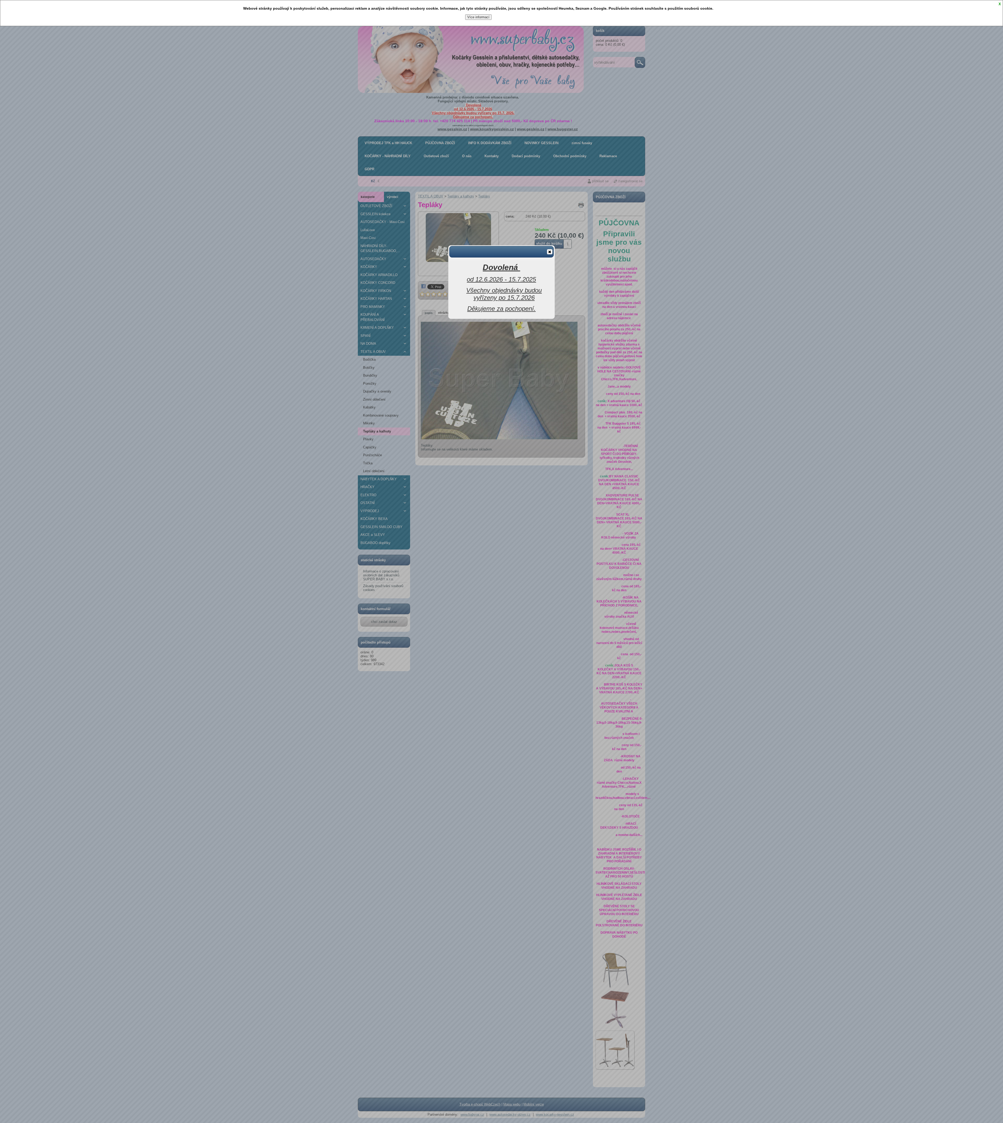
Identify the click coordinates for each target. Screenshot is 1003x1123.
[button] (549, 251)
